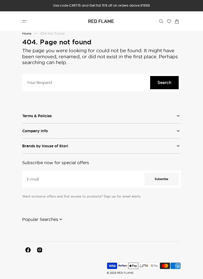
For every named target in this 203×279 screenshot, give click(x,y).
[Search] (161, 21)
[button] (24, 21)
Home (26, 33)
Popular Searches (40, 219)
